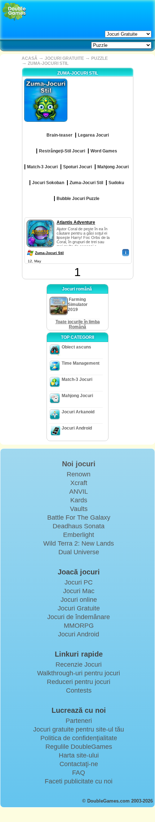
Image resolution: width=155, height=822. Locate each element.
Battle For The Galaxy (78, 517)
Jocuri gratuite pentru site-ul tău (78, 729)
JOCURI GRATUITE (64, 58)
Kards (78, 500)
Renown (78, 474)
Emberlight (78, 534)
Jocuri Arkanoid (78, 411)
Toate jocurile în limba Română (78, 324)
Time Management (80, 363)
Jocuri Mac (78, 591)
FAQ (78, 772)
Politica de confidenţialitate (78, 738)
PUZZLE (99, 58)
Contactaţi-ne (78, 764)
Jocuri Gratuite (79, 608)
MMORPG (79, 625)
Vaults (79, 508)
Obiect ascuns (76, 347)
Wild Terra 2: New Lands (78, 543)
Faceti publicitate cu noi (78, 781)
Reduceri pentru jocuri (78, 681)
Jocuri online (79, 599)
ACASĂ (29, 58)
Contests (79, 690)
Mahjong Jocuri (77, 395)
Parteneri (79, 720)
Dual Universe (78, 552)
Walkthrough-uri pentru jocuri (78, 673)
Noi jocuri (79, 464)
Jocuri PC (79, 582)
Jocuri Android (77, 428)
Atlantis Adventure (76, 222)
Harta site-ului (79, 755)
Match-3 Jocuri (77, 379)
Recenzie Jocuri (79, 664)
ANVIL (78, 491)
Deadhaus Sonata (79, 526)
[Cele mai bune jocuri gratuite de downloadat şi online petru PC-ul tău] (14, 12)
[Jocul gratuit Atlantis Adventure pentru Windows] (40, 218)
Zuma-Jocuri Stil (49, 253)
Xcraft (78, 482)
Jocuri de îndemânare (78, 617)
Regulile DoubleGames (78, 746)
